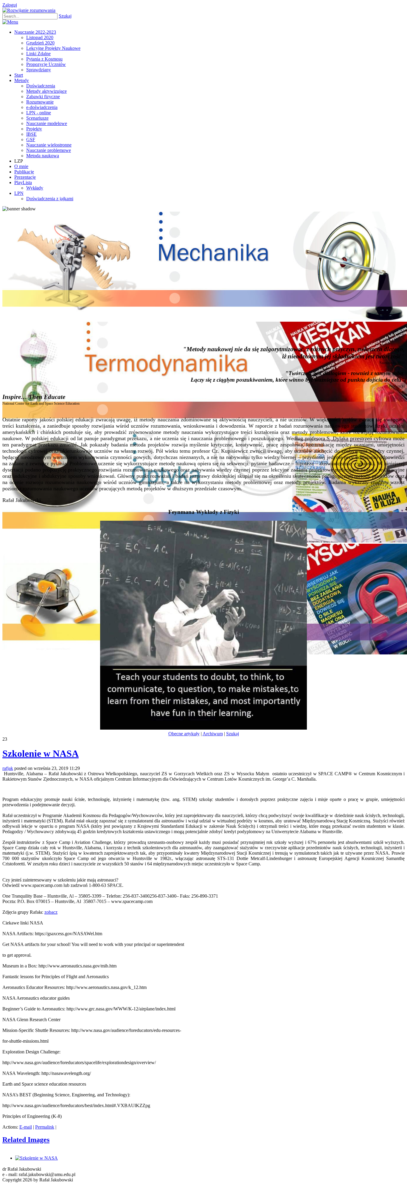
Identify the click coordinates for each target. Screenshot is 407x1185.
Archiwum (213, 733)
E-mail (25, 1126)
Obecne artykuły (184, 733)
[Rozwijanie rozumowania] (28, 10)
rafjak (7, 768)
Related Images (25, 1140)
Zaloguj (9, 4)
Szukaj (65, 16)
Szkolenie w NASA (40, 753)
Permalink (44, 1126)
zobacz (51, 912)
